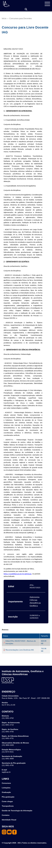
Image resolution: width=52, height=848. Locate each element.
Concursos (6, 783)
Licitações (6, 788)
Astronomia (34, 597)
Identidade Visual (9, 820)
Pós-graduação (8, 797)
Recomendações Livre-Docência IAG (20, 650)
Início (4, 18)
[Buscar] (26, 9)
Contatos (5, 815)
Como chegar (7, 801)
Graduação (6, 792)
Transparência (8, 806)
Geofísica (34, 606)
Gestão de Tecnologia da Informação (17, 811)
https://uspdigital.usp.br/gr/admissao (17, 574)
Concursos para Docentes (20, 18)
